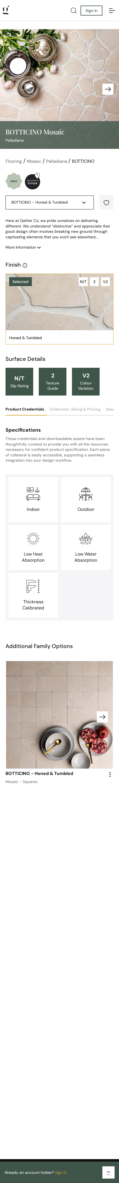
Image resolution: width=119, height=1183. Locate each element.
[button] (106, 202)
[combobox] (45, 203)
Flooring (14, 161)
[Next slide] (107, 89)
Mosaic (34, 161)
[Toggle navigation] (112, 10)
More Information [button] (21, 247)
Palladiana (57, 161)
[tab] (26, 411)
